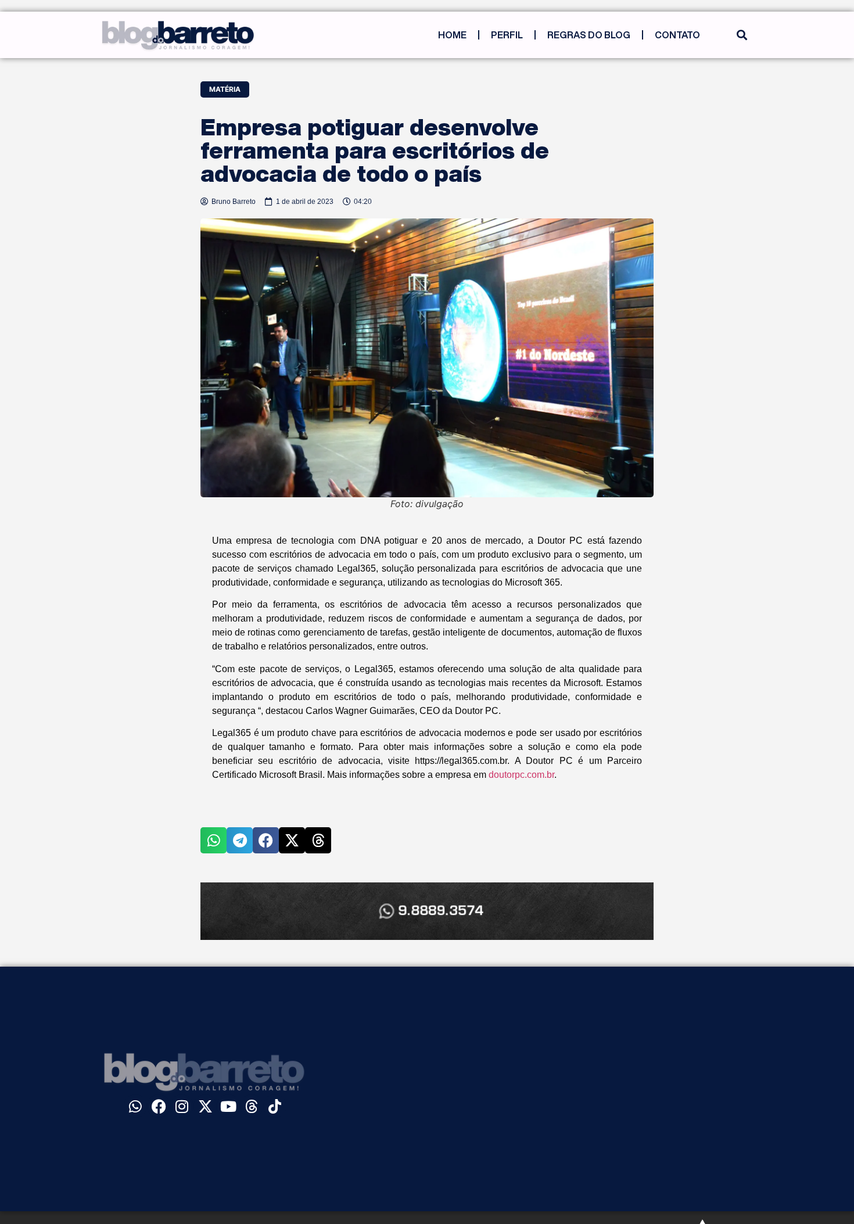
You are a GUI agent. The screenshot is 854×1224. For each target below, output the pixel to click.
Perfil (507, 35)
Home (452, 35)
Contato (677, 35)
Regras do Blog (588, 35)
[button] (741, 35)
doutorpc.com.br (521, 775)
